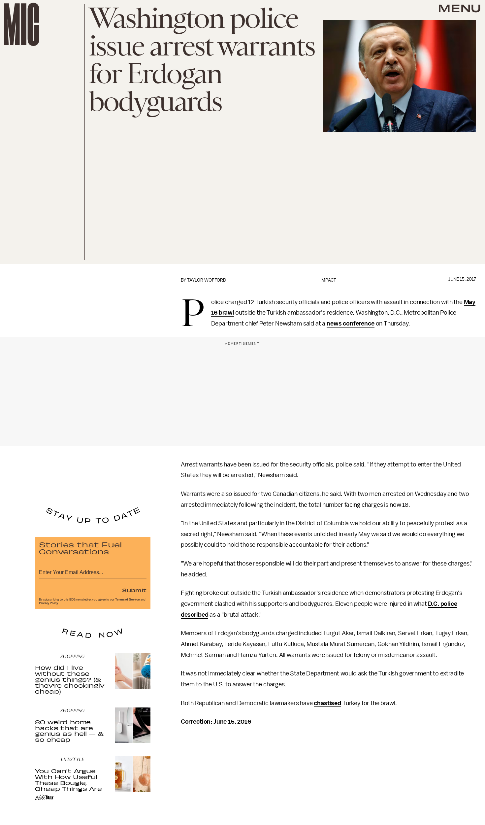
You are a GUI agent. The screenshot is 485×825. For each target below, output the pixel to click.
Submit (134, 590)
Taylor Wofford (206, 280)
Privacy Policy (48, 603)
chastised (327, 703)
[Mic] (21, 24)
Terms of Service (127, 599)
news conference (350, 323)
